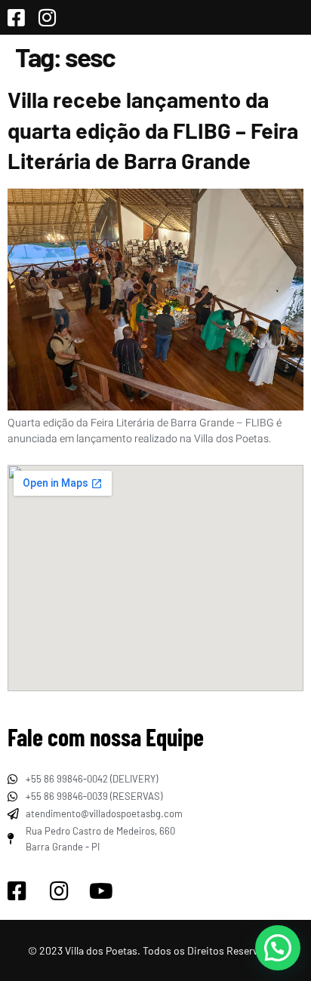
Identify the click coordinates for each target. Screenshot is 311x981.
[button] (277, 947)
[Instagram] (59, 891)
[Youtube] (101, 891)
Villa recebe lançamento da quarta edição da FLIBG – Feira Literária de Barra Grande (153, 130)
